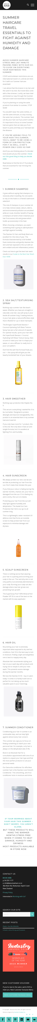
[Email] (28, 1019)
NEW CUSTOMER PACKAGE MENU (17, 995)
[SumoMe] (34, 1019)
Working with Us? (19, 896)
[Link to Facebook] (32, 1014)
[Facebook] (2, 1019)
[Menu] (31, 5)
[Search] (27, 5)
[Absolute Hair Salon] (15, 5)
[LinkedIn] (21, 1019)
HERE (5, 159)
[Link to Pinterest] (29, 1014)
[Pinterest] (15, 1019)
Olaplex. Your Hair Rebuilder (11, 926)
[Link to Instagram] (26, 1014)
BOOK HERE (7, 878)
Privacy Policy (8, 892)
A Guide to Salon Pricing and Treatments (14, 930)
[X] (9, 1019)
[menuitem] (27, 5)
